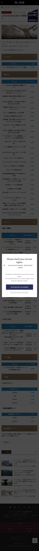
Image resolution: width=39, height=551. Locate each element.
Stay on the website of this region (19, 292)
